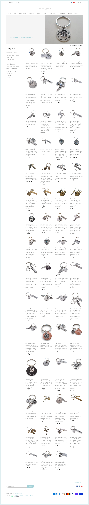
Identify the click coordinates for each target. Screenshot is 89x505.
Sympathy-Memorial (11, 64)
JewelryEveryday (44, 8)
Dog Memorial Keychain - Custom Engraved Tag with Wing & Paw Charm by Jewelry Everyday (46, 150)
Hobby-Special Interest (11, 68)
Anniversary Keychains (11, 52)
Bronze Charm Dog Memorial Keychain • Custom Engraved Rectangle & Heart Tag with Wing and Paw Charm (32, 176)
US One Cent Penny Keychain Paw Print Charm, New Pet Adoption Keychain (46, 346)
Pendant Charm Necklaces (12, 71)
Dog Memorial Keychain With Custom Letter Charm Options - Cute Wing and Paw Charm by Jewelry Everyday (61, 97)
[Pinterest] (74, 2)
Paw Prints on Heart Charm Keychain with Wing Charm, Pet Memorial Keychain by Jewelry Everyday (61, 281)
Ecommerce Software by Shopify (25, 495)
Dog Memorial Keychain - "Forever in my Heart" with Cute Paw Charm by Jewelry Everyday (61, 64)
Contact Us (24, 491)
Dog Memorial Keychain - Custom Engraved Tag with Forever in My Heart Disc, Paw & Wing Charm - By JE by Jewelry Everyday (46, 227)
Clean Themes (14, 495)
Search (7, 491)
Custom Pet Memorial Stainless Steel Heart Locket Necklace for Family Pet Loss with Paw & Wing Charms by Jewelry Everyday (46, 251)
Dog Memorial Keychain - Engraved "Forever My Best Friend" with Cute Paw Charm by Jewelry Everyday (61, 464)
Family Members (10, 59)
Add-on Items (9, 73)
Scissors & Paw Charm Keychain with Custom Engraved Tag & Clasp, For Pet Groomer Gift (76, 176)
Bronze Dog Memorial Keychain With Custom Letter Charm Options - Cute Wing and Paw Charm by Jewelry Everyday (46, 440)
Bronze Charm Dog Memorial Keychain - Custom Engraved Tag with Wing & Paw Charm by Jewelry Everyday (46, 202)
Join (12, 2)
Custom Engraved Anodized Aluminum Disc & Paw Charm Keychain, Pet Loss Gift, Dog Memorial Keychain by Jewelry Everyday (31, 228)
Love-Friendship (10, 54)
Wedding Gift (9, 77)
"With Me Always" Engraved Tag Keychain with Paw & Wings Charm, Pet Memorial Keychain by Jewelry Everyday (61, 346)
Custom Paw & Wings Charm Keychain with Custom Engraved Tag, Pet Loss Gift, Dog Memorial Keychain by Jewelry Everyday (31, 152)
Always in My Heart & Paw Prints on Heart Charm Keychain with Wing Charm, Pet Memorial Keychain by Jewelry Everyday (76, 251)
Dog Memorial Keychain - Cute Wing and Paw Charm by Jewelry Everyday (32, 122)
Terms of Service (32, 491)
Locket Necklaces (10, 70)
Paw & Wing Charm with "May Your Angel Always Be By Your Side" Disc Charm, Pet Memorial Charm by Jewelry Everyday (46, 312)
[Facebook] (69, 2)
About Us (13, 491)
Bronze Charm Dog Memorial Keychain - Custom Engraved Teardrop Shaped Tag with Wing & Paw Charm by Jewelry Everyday (32, 441)
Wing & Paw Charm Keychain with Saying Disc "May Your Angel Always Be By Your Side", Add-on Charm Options (46, 464)
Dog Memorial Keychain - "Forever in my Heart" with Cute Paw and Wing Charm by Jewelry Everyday (76, 64)
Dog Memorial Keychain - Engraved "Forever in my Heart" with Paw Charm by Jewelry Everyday (76, 97)
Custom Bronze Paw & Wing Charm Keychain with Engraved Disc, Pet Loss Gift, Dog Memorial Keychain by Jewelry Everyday (61, 202)
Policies (19, 491)
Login (8, 2)
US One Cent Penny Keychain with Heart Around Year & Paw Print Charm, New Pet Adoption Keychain (76, 346)
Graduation (8, 61)
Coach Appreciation (10, 63)
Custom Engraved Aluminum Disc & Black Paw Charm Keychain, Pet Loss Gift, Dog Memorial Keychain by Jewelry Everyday (46, 383)
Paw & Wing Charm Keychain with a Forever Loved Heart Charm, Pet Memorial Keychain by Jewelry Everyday (31, 415)
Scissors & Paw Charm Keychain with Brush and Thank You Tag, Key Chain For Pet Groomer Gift (61, 176)
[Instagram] (71, 2)
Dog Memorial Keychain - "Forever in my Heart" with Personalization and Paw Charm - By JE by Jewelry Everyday (32, 65)
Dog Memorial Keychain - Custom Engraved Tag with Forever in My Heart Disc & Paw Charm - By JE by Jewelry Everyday (61, 227)
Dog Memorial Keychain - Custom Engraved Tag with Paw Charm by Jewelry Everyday (32, 463)
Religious (8, 75)
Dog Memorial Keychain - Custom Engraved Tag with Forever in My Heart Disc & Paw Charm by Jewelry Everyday (61, 440)
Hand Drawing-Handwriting (12, 66)
